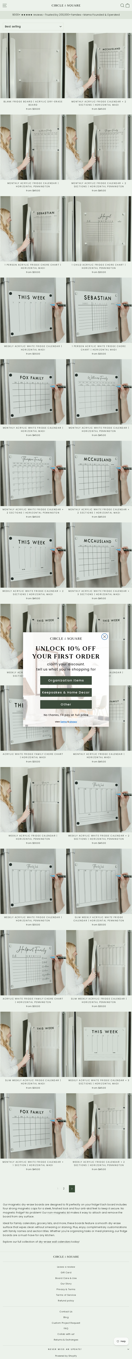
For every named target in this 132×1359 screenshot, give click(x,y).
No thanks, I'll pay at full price (66, 715)
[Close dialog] (105, 637)
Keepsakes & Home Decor (66, 692)
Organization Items (66, 680)
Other (66, 704)
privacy (73, 721)
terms (63, 721)
